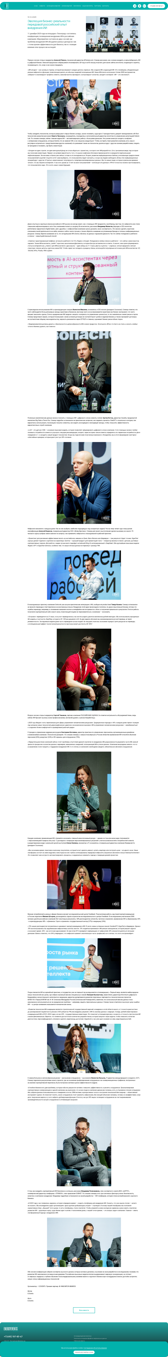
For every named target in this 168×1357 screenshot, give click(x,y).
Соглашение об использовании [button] (95, 1348)
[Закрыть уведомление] (167, 1343)
